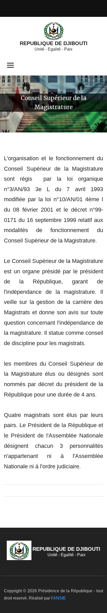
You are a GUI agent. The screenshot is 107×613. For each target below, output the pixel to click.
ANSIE (59, 598)
